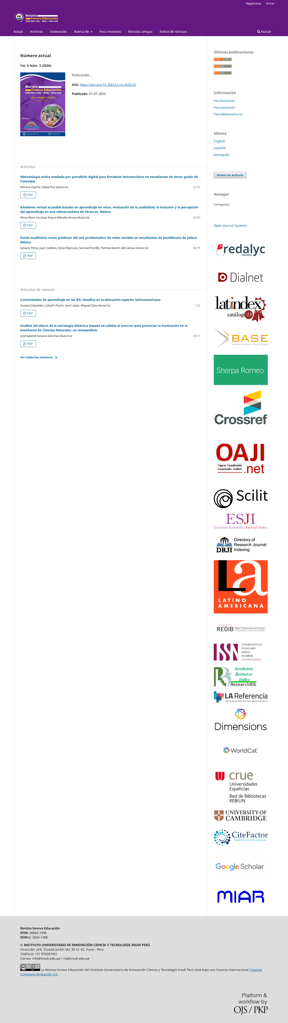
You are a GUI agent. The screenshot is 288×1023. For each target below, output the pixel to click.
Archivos (36, 31)
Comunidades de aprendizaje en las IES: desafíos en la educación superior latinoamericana (90, 299)
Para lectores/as (224, 101)
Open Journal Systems (230, 225)
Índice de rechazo (173, 31)
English (219, 141)
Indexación (58, 31)
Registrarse (253, 3)
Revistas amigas (140, 31)
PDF (30, 195)
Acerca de (82, 31)
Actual (18, 31)
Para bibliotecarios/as (228, 114)
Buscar (265, 31)
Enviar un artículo (230, 175)
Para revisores (110, 31)
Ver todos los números (36, 357)
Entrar (270, 3)
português (222, 154)
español (220, 148)
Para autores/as (224, 107)
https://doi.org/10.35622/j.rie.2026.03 (108, 85)
